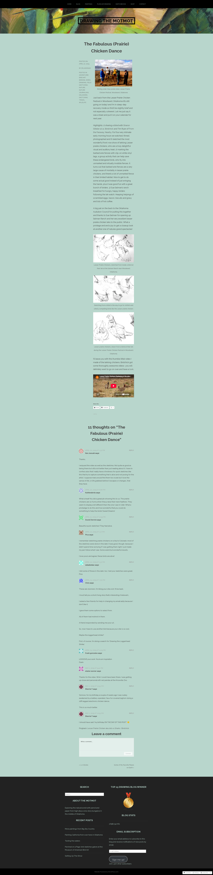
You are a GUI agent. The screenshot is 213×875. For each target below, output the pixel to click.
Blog (78, 4)
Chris (87, 583)
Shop (132, 4)
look (131, 369)
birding (82, 80)
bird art (82, 77)
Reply (131, 450)
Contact (142, 4)
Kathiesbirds (90, 493)
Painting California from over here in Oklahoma (84, 835)
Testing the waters (72, 841)
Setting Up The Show (73, 856)
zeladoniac (86, 68)
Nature (82, 87)
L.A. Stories (84, 765)
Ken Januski (90, 453)
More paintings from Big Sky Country (80, 829)
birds (88, 80)
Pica (87, 535)
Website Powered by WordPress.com (106, 872)
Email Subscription (128, 831)
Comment (128, 753)
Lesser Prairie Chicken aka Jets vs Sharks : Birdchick (108, 728)
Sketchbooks (121, 4)
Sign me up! (118, 859)
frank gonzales (91, 653)
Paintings (88, 4)
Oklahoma (83, 95)
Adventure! (84, 75)
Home (69, 4)
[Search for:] (84, 794)
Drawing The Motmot (106, 20)
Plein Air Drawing (104, 4)
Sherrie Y (89, 689)
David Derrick (91, 520)
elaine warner (91, 671)
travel (82, 100)
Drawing (82, 82)
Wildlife (82, 102)
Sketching (83, 97)
